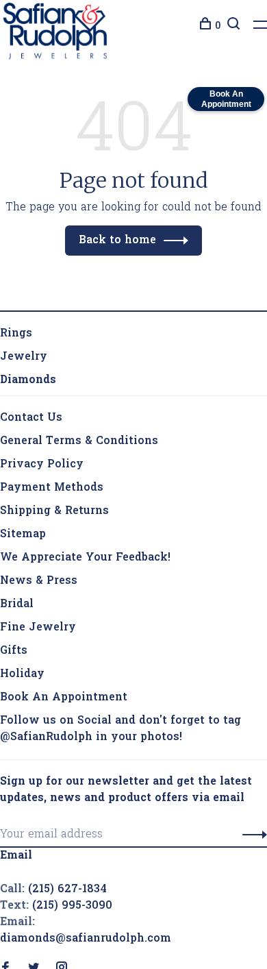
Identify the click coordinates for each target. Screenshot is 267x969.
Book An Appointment (63, 697)
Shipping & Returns (54, 511)
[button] (251, 835)
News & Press (38, 581)
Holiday (22, 674)
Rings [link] (16, 334)
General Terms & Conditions (79, 441)
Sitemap (23, 534)
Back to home (117, 240)
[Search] (231, 26)
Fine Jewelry (38, 628)
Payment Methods (51, 488)
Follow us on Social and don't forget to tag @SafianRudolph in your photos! (120, 729)
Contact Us (31, 418)
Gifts (13, 651)
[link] (28, 380)
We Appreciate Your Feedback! (85, 558)
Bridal (17, 604)
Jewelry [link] (23, 357)
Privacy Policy (42, 464)
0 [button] (217, 26)
